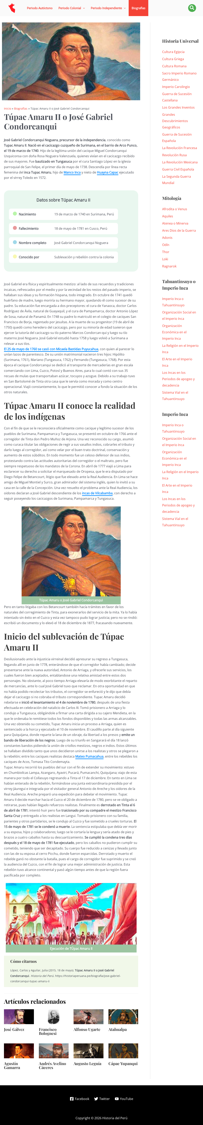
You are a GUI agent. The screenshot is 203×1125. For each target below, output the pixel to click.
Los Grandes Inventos (178, 107)
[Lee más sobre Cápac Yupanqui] (123, 1050)
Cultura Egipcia (173, 52)
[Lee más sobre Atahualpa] (123, 1016)
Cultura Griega (173, 59)
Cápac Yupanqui (123, 1063)
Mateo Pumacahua (89, 756)
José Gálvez (14, 1029)
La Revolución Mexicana (180, 162)
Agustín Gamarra (12, 1065)
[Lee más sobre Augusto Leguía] (88, 1050)
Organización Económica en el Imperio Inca (174, 332)
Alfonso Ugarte (87, 1029)
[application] (83, 8)
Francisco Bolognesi (47, 1031)
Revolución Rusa (174, 155)
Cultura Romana (174, 66)
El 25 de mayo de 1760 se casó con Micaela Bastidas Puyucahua (51, 349)
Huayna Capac (107, 172)
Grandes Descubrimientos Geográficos (175, 120)
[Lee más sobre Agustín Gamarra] (19, 1050)
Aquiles (167, 216)
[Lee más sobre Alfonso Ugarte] (88, 1016)
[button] (72, 8)
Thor (165, 252)
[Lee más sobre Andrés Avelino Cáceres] (54, 1050)
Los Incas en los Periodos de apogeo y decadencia (178, 379)
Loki (165, 259)
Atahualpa (117, 1029)
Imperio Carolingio (176, 87)
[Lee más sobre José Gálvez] (19, 1016)
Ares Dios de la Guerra (179, 230)
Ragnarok (169, 266)
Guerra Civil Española (178, 169)
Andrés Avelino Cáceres (52, 1065)
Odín (165, 245)
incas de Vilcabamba (97, 493)
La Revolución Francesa (179, 148)
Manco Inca (72, 172)
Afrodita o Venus (174, 209)
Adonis (167, 237)
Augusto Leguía (87, 1063)
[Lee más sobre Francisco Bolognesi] (54, 1016)
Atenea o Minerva (175, 223)
